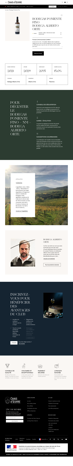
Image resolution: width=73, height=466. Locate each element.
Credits (34, 439)
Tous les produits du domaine (52, 265)
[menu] (6, 2)
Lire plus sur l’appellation (22, 211)
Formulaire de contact (53, 421)
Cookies (28, 439)
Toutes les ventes (63, 6)
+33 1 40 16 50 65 (52, 423)
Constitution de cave (32, 408)
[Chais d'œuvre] (15, 2)
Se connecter (22, 343)
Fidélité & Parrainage (53, 403)
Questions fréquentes (53, 418)
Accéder (52, 6)
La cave (6, 10)
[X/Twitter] (58, 439)
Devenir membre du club (54, 401)
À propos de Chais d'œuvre (33, 418)
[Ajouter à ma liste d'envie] (61, 15)
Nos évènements (52, 406)
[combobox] (43, 439)
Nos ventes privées (31, 403)
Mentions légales (22, 439)
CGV (16, 439)
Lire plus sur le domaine (49, 258)
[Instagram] (54, 439)
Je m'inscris (15, 421)
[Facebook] (50, 439)
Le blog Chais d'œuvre (32, 421)
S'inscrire (14, 343)
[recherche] (62, 2)
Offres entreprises (31, 411)
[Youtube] (66, 439)
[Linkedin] (62, 439)
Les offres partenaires (53, 408)
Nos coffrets (30, 406)
